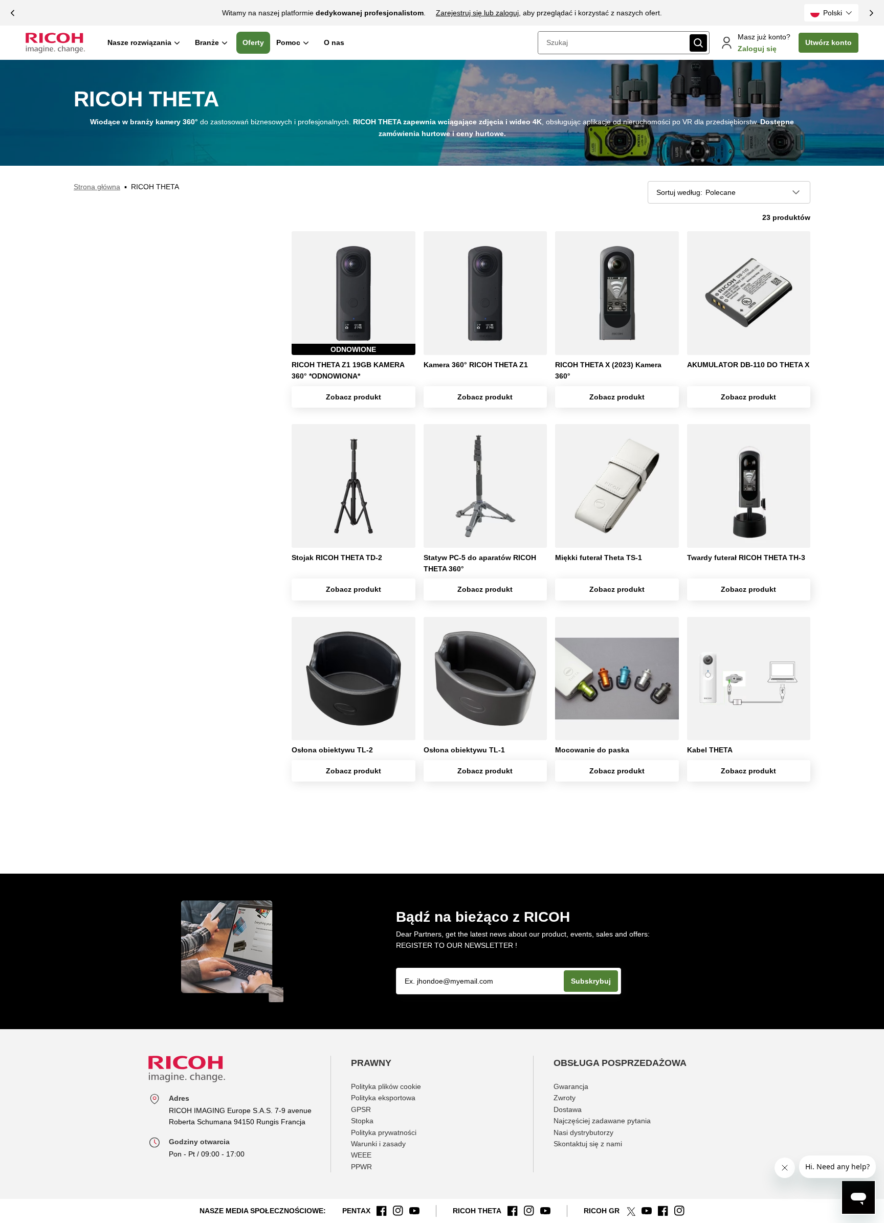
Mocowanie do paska (592, 750)
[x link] (630, 1211)
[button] (831, 12)
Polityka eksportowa (383, 1098)
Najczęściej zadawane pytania (602, 1121)
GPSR (361, 1109)
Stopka (362, 1121)
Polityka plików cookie (386, 1086)
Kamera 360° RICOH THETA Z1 (476, 365)
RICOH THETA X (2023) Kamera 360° (608, 370)
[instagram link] (398, 1211)
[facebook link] (382, 1211)
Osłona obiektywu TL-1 (464, 750)
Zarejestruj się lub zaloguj (477, 13)
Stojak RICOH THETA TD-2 (337, 557)
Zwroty (565, 1098)
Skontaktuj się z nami (588, 1144)
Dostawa (568, 1109)
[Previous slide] (13, 13)
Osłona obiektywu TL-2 (332, 750)
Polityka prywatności (383, 1132)
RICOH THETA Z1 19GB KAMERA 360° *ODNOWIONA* (348, 370)
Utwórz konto (828, 42)
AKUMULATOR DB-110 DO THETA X (748, 365)
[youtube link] (414, 1211)
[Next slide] (871, 13)
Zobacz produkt (353, 397)
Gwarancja (571, 1086)
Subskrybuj (591, 981)
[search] (698, 43)
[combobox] (613, 42)
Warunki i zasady (378, 1144)
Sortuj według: (679, 192)
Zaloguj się (757, 49)
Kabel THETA (710, 750)
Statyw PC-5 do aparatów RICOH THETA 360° (480, 563)
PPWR (361, 1167)
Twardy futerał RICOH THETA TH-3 (746, 557)
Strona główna (97, 187)
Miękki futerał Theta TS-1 (598, 557)
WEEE (361, 1155)
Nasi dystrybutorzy (583, 1132)
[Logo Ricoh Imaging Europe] (55, 43)
